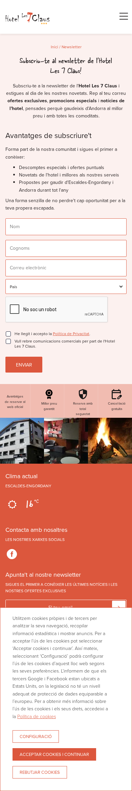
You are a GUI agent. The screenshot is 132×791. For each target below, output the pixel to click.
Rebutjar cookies (40, 772)
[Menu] (120, 16)
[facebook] (12, 554)
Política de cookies (36, 716)
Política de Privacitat (71, 333)
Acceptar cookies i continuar (54, 754)
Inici (54, 47)
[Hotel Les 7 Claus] (27, 30)
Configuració (36, 736)
